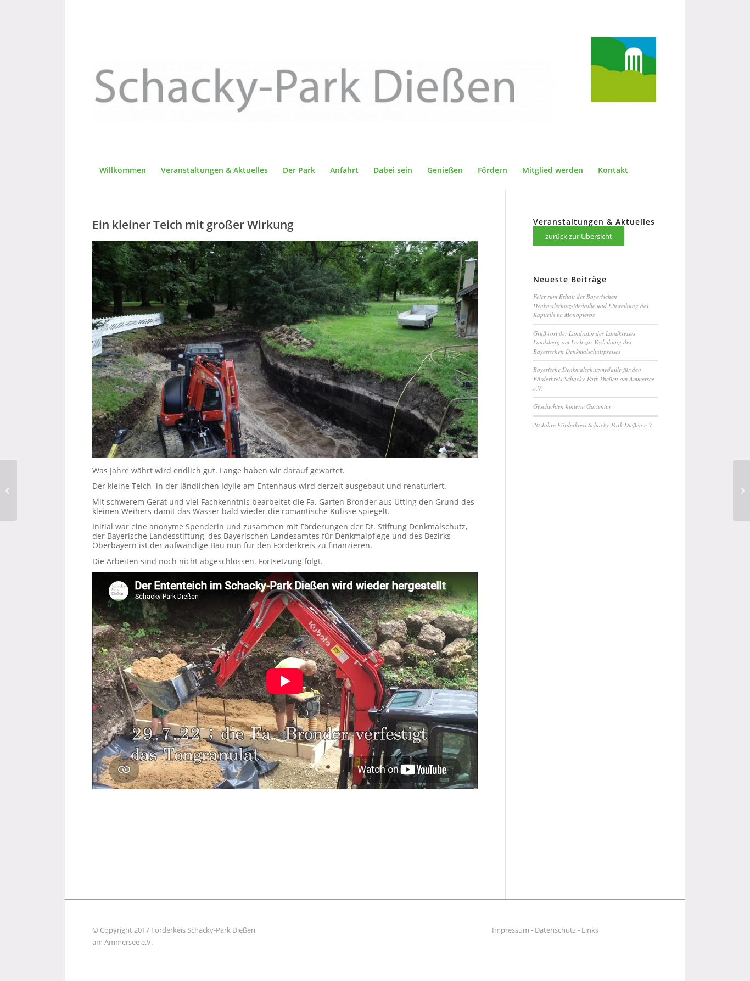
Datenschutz (555, 930)
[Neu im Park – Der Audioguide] (8, 490)
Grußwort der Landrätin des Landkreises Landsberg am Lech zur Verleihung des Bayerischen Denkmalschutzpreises (584, 342)
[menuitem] (122, 170)
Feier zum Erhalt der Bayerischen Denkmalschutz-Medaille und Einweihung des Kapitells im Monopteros (590, 305)
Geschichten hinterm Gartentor (572, 406)
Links (589, 930)
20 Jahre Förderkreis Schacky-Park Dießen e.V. (593, 425)
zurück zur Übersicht (578, 236)
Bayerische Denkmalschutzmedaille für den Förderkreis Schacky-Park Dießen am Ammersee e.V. (593, 378)
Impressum (510, 930)
